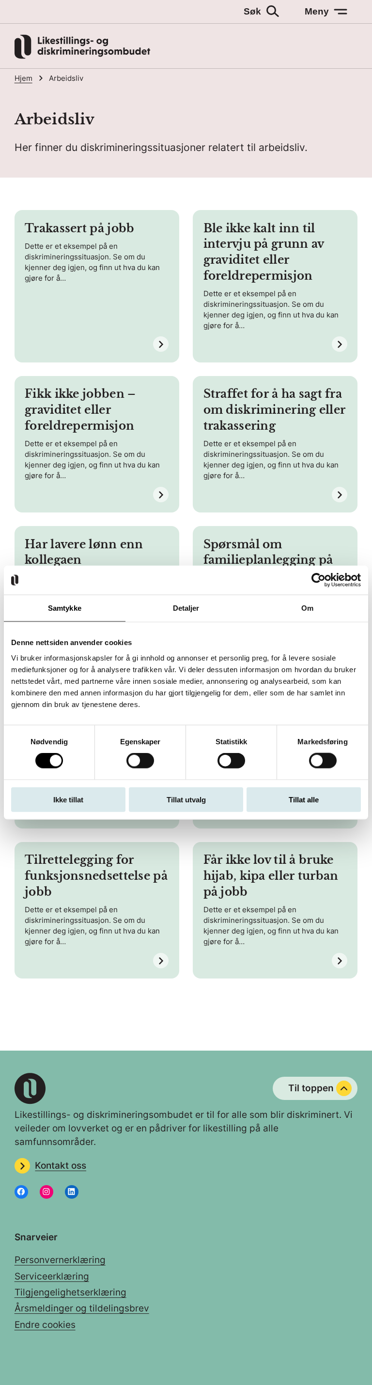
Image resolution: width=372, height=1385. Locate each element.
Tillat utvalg (186, 799)
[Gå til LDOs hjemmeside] (82, 55)
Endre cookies (45, 1324)
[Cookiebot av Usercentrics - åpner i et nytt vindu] (318, 580)
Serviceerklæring (52, 1276)
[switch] (140, 760)
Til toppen (311, 1088)
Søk (252, 11)
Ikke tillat (68, 799)
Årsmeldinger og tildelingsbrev (82, 1308)
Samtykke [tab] (64, 608)
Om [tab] (307, 608)
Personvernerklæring (60, 1259)
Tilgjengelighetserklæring (70, 1292)
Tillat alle (304, 799)
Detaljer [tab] (186, 608)
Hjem (23, 78)
